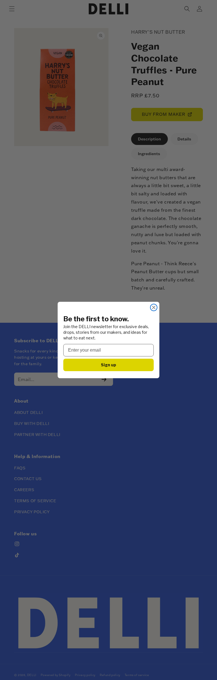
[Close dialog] (153, 307)
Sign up (108, 364)
